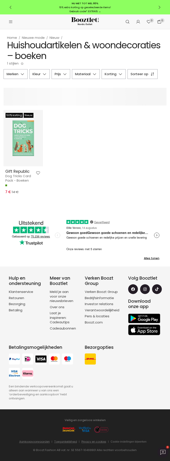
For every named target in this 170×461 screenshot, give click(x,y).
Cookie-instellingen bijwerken (129, 441)
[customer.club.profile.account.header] (138, 22)
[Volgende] (159, 7)
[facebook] (133, 289)
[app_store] (144, 330)
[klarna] (27, 374)
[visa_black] (40, 359)
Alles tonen (151, 258)
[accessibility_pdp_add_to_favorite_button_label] (38, 173)
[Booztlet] (85, 22)
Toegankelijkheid (65, 441)
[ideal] (27, 359)
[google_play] (144, 318)
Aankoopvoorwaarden (34, 441)
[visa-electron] (14, 374)
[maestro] (67, 359)
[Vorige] (10, 7)
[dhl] (90, 359)
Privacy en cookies (93, 441)
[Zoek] (127, 22)
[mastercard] (54, 359)
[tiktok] (157, 289)
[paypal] (14, 359)
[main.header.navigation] (10, 22)
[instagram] (145, 289)
